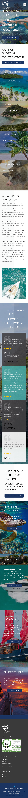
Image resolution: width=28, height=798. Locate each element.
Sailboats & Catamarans (11, 617)
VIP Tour (23, 791)
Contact (21, 795)
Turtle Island (10, 111)
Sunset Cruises (13, 672)
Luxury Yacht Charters (12, 561)
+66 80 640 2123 (7, 775)
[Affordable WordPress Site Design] (14, 786)
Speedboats (16, 793)
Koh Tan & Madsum (12, 164)
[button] (10, 37)
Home (4, 791)
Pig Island (8, 171)
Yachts (10, 793)
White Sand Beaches (12, 141)
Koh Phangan (9, 134)
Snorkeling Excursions (11, 508)
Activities (17, 791)
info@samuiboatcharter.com (10, 776)
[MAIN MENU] (24, 4)
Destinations (11, 791)
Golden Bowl (9, 81)
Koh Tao (7, 104)
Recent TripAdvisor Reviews (14, 323)
